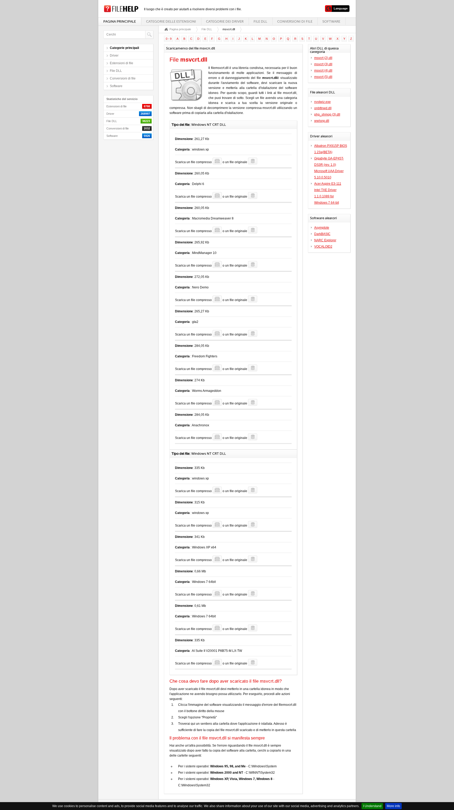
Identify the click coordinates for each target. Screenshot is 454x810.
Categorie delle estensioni (171, 21)
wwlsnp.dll (321, 121)
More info (393, 806)
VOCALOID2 (323, 246)
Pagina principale (119, 21)
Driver (114, 55)
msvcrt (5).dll (323, 77)
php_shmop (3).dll (327, 114)
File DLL (260, 21)
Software (331, 21)
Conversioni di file (294, 21)
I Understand (372, 806)
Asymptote (321, 227)
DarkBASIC (322, 234)
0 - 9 (169, 38)
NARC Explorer (325, 240)
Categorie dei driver (225, 21)
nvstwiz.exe (322, 102)
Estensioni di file (121, 63)
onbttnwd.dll (323, 108)
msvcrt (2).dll (323, 58)
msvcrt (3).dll (323, 64)
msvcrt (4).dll (323, 70)
